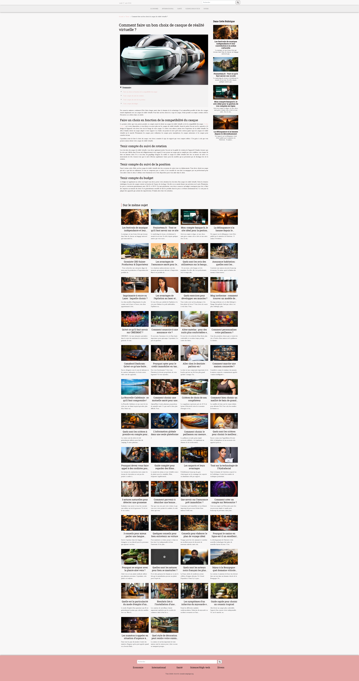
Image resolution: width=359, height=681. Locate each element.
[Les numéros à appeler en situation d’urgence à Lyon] (135, 624)
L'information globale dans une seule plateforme (164, 433)
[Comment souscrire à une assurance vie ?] (164, 319)
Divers (206, 8)
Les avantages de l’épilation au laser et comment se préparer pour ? (165, 299)
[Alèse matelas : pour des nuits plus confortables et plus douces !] (194, 319)
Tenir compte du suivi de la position (134, 99)
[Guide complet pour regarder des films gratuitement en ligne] (164, 455)
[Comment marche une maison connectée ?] (224, 353)
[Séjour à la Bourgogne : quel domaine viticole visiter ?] (224, 557)
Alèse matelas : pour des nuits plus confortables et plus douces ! (194, 332)
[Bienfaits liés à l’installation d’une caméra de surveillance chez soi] (164, 590)
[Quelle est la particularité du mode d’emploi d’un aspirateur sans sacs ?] (135, 590)
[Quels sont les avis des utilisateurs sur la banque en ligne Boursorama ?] (194, 251)
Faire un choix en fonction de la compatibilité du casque (140, 92)
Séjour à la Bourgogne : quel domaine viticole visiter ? (224, 570)
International (168, 8)
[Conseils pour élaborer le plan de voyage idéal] (194, 522)
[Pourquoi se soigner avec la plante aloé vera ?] (135, 557)
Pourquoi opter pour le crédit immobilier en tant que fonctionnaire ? (164, 366)
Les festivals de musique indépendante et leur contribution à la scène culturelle (226, 44)
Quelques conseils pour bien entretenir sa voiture (164, 535)
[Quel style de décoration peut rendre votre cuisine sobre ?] (164, 624)
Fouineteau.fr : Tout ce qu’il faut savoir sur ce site (226, 75)
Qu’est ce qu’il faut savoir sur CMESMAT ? (135, 331)
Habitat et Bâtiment (179, 676)
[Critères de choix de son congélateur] (194, 387)
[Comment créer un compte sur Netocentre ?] (224, 488)
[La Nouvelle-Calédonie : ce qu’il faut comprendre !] (135, 387)
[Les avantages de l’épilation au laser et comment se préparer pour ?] (164, 285)
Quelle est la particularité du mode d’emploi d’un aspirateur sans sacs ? (135, 604)
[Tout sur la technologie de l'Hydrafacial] (224, 455)
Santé (179, 8)
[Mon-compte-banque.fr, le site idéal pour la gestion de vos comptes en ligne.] (225, 92)
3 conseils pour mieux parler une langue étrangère (135, 536)
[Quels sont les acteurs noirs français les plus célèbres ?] (194, 557)
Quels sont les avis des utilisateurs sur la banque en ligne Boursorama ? (194, 264)
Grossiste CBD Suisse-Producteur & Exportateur (135, 263)
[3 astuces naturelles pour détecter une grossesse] (135, 488)
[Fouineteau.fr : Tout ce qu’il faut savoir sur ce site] (225, 64)
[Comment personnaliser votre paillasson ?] (224, 319)
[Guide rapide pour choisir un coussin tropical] (224, 590)
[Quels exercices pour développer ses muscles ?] (194, 285)
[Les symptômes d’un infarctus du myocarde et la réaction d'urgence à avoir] (194, 590)
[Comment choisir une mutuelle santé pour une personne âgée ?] (164, 387)
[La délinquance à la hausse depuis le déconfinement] (225, 122)
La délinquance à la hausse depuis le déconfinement (226, 132)
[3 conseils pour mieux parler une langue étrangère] (135, 522)
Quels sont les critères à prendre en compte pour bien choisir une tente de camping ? (135, 435)
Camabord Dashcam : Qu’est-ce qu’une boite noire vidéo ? (135, 366)
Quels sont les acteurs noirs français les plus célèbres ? (194, 570)
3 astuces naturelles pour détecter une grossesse (135, 501)
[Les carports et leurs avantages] (194, 455)
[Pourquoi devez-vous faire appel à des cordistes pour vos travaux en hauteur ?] (135, 455)
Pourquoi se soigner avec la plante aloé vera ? (135, 569)
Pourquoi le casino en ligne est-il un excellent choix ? (224, 536)
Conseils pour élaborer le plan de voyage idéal (194, 535)
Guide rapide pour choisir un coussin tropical (224, 603)
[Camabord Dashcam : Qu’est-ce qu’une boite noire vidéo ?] (135, 353)
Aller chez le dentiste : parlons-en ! (194, 365)
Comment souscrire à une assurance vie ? (164, 331)
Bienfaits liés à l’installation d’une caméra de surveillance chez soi (165, 605)
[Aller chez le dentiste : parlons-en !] (194, 353)
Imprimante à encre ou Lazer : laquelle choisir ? (134, 297)
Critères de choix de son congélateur (194, 399)
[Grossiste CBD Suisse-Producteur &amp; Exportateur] (135, 251)
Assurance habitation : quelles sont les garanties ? (224, 264)
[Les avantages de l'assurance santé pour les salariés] (164, 251)
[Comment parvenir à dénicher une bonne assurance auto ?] (164, 488)
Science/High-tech (193, 8)
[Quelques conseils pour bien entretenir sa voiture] (164, 522)
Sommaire (126, 87)
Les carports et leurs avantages (194, 467)
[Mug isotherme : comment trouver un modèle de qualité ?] (224, 285)
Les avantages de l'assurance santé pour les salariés (164, 264)
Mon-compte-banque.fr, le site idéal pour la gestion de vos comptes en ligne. (225, 103)
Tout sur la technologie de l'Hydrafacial (224, 467)
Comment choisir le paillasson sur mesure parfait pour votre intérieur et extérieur (194, 435)
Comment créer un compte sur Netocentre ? (224, 501)
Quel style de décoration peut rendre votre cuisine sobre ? (165, 638)
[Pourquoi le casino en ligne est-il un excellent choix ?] (224, 522)
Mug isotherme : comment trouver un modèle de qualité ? (224, 298)
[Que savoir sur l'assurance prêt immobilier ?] (194, 488)
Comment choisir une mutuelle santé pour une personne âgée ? (164, 400)
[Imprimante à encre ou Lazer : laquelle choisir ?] (135, 285)
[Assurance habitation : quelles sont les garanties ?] (224, 251)
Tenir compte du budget (130, 103)
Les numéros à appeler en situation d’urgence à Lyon (135, 638)
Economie (154, 8)
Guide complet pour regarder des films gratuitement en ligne (164, 468)
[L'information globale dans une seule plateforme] (164, 421)
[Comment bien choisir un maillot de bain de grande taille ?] (224, 387)
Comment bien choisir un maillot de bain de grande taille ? (224, 400)
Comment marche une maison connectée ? (224, 365)
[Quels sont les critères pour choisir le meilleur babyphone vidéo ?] (224, 421)
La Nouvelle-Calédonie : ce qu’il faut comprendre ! (135, 399)
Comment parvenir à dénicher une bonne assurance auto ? (164, 502)
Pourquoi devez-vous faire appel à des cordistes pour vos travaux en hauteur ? (135, 468)
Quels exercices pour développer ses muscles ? (194, 297)
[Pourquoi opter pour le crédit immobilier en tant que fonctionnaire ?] (164, 353)
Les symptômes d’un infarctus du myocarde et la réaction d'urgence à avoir (194, 605)
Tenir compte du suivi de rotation (133, 96)
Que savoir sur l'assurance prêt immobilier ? (194, 501)
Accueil (121, 16)
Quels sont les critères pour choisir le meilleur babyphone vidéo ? (224, 434)
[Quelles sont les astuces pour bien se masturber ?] (164, 557)
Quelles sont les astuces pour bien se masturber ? (164, 569)
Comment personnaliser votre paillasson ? (224, 331)
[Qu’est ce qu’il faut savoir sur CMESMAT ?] (135, 319)
